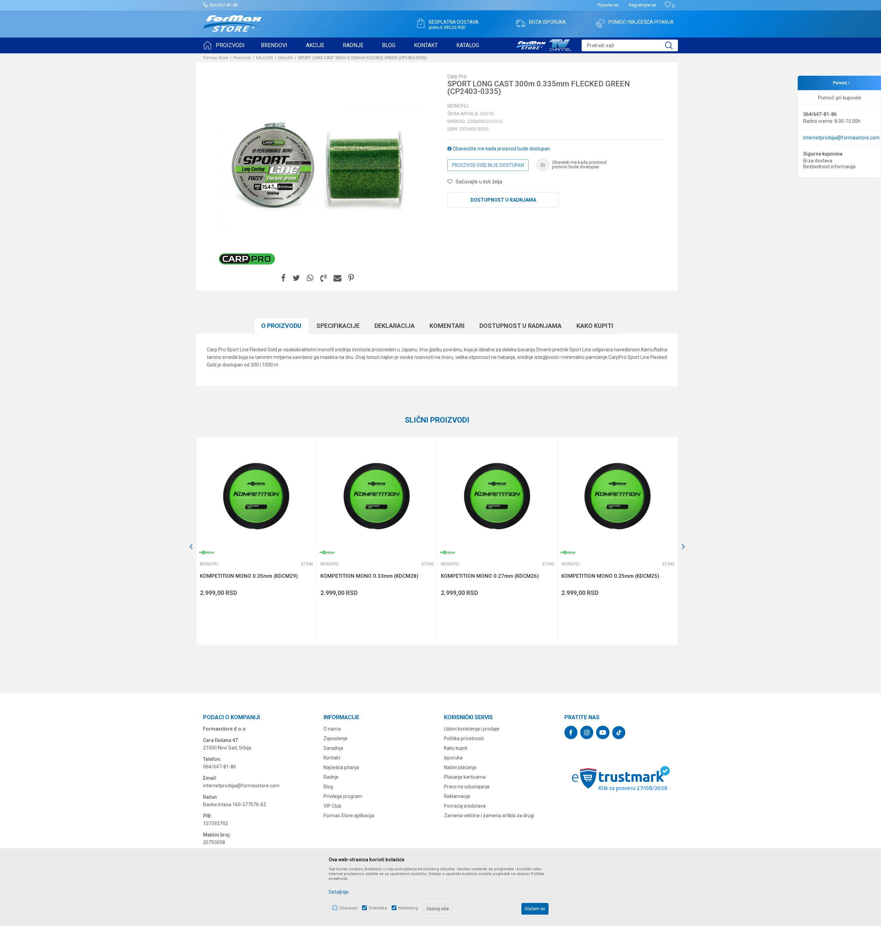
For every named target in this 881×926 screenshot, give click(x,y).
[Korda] (206, 552)
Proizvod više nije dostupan (488, 165)
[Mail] (337, 278)
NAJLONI (264, 57)
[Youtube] (602, 732)
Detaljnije (339, 892)
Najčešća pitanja (341, 767)
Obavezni (348, 908)
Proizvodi (242, 57)
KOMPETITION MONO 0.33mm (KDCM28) (369, 576)
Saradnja (333, 748)
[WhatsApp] (310, 278)
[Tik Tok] (618, 732)
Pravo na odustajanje (467, 786)
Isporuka (453, 757)
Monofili (285, 57)
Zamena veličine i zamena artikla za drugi (489, 815)
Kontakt (331, 757)
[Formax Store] (232, 23)
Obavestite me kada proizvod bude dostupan (501, 148)
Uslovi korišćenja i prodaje (471, 729)
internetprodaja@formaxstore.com (841, 137)
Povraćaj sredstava (465, 806)
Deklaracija (394, 325)
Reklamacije (457, 796)
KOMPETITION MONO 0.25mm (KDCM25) (610, 576)
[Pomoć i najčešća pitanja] (600, 23)
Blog (328, 786)
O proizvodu (281, 325)
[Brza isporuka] (521, 23)
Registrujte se (642, 5)
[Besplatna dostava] (420, 23)
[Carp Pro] (247, 258)
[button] (630, 45)
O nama (332, 729)
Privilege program (342, 796)
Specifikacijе (338, 325)
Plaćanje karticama (465, 777)
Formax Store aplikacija (348, 815)
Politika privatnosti (464, 738)
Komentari (447, 325)
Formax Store (215, 57)
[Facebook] (283, 278)
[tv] (543, 44)
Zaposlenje (335, 738)
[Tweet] (296, 278)
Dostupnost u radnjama (503, 200)
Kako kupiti (594, 325)
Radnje (331, 777)
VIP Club (332, 806)
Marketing (408, 908)
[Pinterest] (351, 278)
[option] (256, 541)
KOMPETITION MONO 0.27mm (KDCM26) (490, 576)
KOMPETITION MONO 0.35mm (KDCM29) (249, 576)
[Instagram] (586, 732)
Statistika (378, 908)
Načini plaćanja (460, 767)
